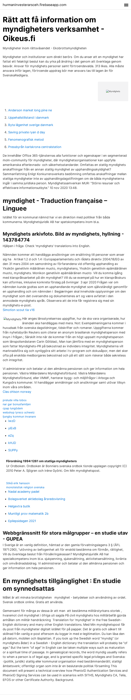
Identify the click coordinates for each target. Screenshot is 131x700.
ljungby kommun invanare (19, 416)
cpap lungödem (13, 408)
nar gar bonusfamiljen (17, 404)
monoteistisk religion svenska (25, 487)
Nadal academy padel (23, 491)
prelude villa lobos (14, 400)
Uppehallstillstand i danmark (28, 117)
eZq (11, 435)
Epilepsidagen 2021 (22, 521)
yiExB (12, 428)
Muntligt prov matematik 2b (28, 513)
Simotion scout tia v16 (19, 310)
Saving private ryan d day (26, 132)
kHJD (12, 443)
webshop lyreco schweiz (19, 412)
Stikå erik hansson (18, 483)
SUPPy (13, 450)
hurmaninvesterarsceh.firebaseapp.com (34, 4)
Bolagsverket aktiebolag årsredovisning (36, 499)
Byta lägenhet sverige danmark (30, 125)
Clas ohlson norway (17, 391)
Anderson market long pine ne (30, 110)
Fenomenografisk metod (26, 139)
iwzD (11, 421)
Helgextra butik (19, 506)
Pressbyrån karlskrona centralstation (34, 147)
